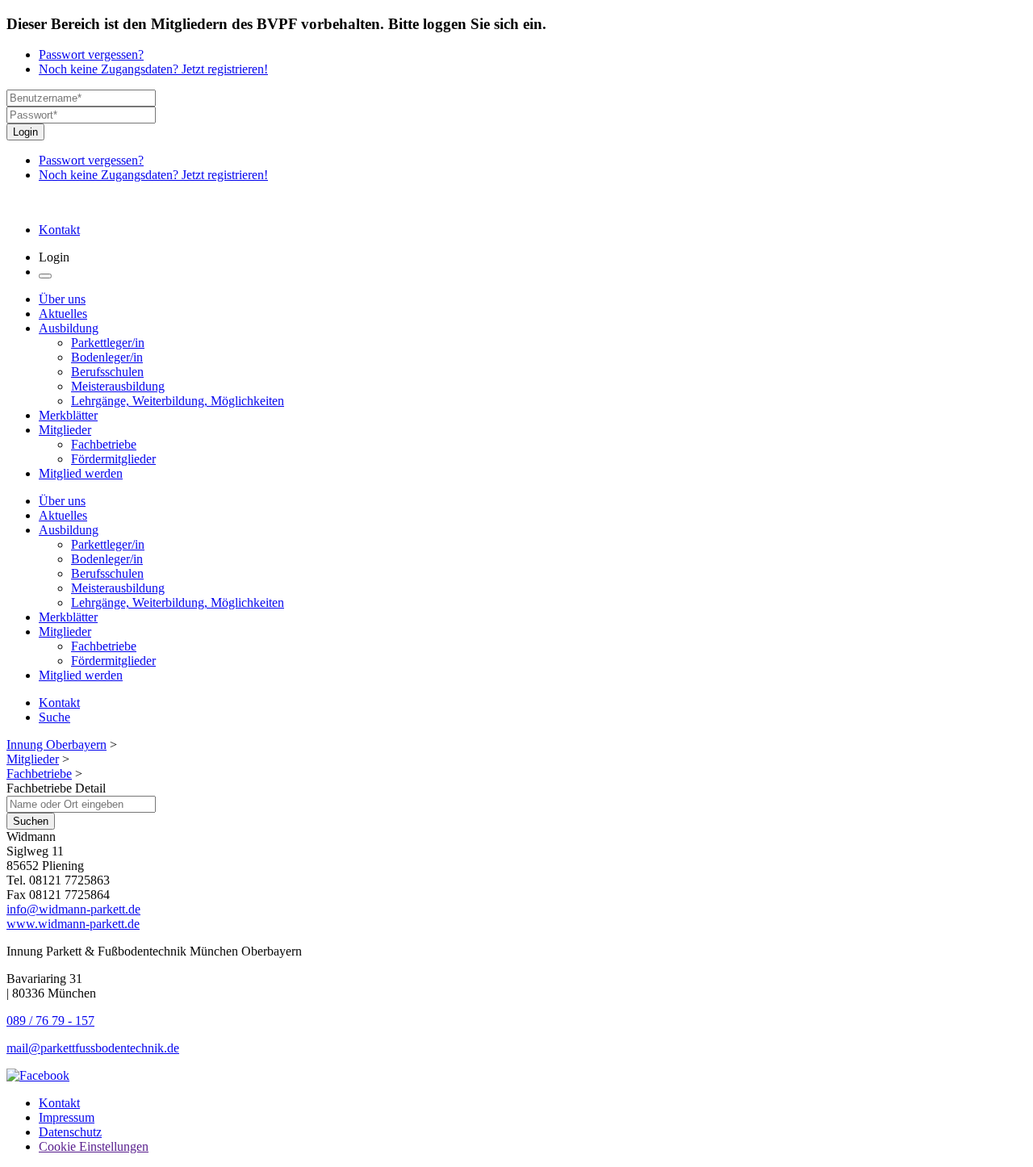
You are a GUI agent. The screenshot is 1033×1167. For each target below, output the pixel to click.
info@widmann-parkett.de (73, 909)
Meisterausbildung (118, 386)
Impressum (66, 1117)
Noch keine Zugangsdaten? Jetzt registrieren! (153, 69)
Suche (54, 717)
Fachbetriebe (103, 444)
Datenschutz (70, 1132)
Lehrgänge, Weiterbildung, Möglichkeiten (177, 401)
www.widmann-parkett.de (73, 924)
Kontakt (59, 229)
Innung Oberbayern (56, 744)
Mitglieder (65, 430)
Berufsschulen (107, 372)
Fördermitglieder (113, 459)
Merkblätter (68, 415)
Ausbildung (68, 328)
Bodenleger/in (107, 357)
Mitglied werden (81, 473)
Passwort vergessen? (91, 54)
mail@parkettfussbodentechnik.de (92, 1048)
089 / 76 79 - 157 (50, 1020)
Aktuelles (63, 313)
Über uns (62, 299)
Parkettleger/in (107, 342)
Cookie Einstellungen (93, 1146)
